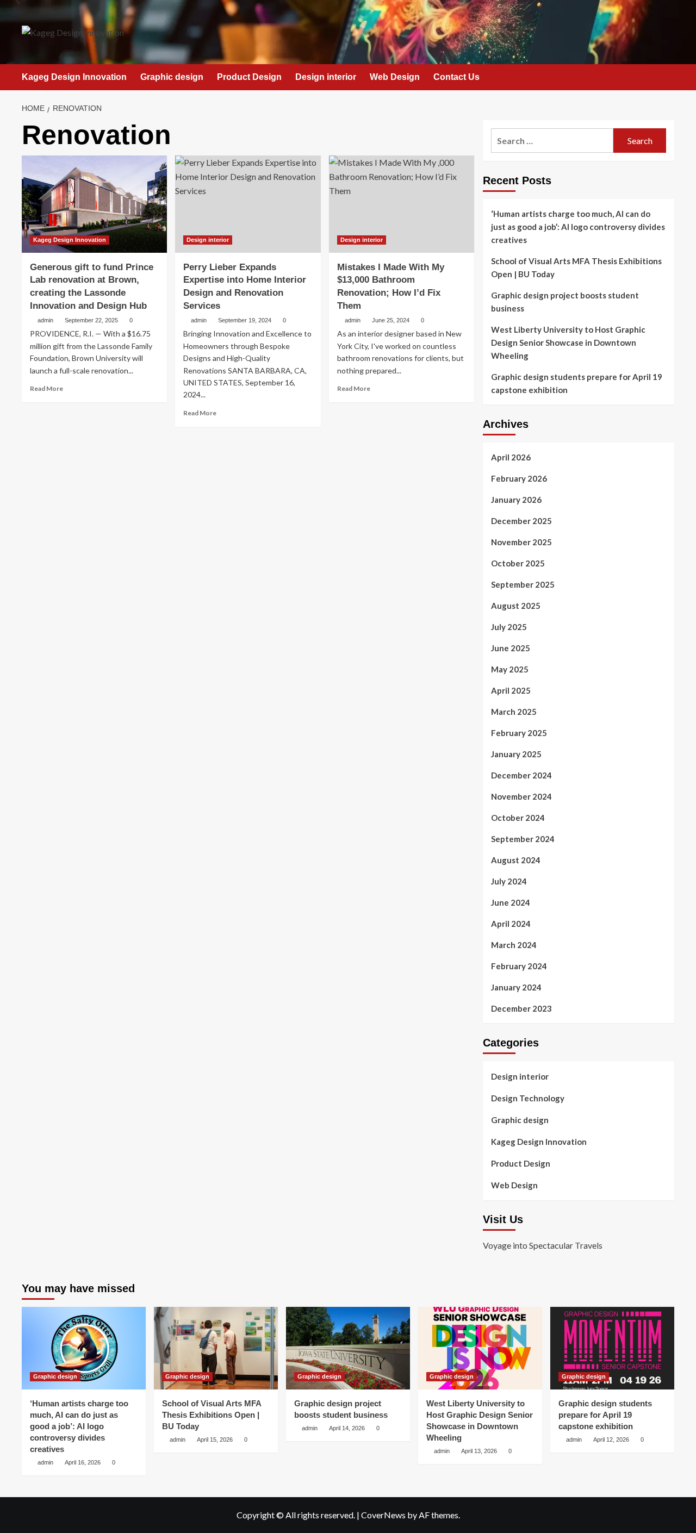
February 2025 (519, 733)
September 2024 (523, 839)
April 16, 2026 (83, 1462)
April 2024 (511, 923)
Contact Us (456, 77)
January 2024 (516, 987)
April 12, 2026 (611, 1439)
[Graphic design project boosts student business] (348, 1348)
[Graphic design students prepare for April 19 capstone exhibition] (612, 1348)
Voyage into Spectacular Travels (542, 1245)
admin (45, 320)
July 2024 (509, 881)
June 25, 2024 (390, 320)
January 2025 (516, 754)
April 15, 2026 (215, 1439)
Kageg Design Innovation (74, 77)
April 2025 (511, 690)
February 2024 (519, 966)
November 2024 (521, 796)
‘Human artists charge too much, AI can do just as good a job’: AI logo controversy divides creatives (578, 227)
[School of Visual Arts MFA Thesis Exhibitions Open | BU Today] (216, 1348)
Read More (46, 388)
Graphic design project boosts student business (565, 301)
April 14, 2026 (347, 1428)
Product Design (249, 77)
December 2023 (521, 1008)
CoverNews (383, 1515)
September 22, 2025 (91, 320)
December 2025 (521, 521)
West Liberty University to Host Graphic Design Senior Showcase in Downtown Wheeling (568, 342)
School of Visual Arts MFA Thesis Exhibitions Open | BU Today (576, 267)
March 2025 (514, 711)
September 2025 (523, 584)
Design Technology (527, 1098)
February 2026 (519, 478)
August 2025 (515, 605)
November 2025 (521, 542)
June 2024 (510, 902)
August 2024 (515, 860)
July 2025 (509, 627)
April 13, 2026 (479, 1451)
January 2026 (516, 499)
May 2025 (510, 669)
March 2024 (514, 945)
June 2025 (510, 648)
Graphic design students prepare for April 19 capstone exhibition (576, 383)
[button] (667, 77)
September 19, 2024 (244, 320)
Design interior (325, 77)
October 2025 (518, 563)
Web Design (395, 77)
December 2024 (521, 775)
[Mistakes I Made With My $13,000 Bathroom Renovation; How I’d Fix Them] (401, 203)
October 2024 (518, 817)
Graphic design (171, 77)
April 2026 (511, 457)
